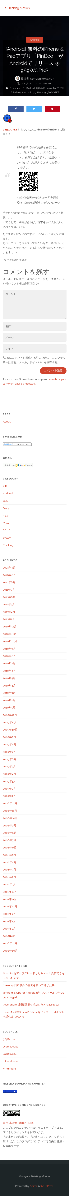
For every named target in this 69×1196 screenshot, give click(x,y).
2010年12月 (10, 626)
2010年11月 (9, 633)
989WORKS (10, 129)
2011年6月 (9, 597)
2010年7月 (9, 663)
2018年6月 (9, 575)
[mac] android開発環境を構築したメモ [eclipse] (31, 1004)
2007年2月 (9, 928)
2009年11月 (10, 722)
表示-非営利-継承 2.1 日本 (18, 1122)
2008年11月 (10, 810)
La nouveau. (10, 1053)
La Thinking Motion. (16, 8)
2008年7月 (9, 840)
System (7, 537)
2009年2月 (9, 788)
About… (7, 421)
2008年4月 (9, 862)
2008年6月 (9, 847)
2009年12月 (10, 714)
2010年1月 (9, 707)
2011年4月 (9, 611)
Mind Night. (9, 1068)
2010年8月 (9, 655)
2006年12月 (10, 943)
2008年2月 (9, 876)
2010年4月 (9, 685)
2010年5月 (9, 678)
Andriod (34, 39)
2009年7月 (9, 751)
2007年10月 (10, 906)
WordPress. (47, 1185)
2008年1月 (9, 884)
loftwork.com (11, 1061)
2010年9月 (9, 648)
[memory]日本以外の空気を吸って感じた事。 (30, 985)
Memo (6, 523)
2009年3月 (9, 781)
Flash (6, 515)
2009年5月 (9, 766)
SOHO (7, 530)
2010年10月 (10, 641)
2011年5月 (9, 604)
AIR (5, 486)
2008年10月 (10, 818)
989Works (9, 1039)
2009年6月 (9, 759)
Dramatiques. (11, 1046)
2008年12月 (10, 803)
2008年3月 (9, 869)
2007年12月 (10, 891)
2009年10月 (10, 729)
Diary (6, 508)
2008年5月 (9, 854)
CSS (5, 500)
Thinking (8, 545)
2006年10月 (10, 950)
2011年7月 (9, 589)
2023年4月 (9, 567)
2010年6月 (9, 670)
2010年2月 (9, 700)
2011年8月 (9, 582)
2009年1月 (9, 795)
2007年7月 (9, 921)
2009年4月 (9, 773)
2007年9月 (9, 913)
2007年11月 (10, 899)
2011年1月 (9, 619)
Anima (33, 1185)
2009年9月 (9, 737)
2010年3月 (9, 692)
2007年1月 (9, 936)
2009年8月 (9, 744)
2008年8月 (9, 832)
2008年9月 (9, 825)
